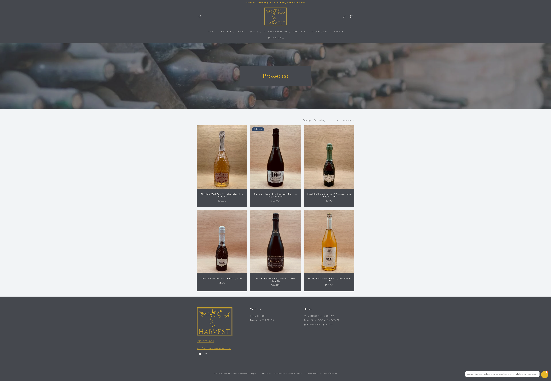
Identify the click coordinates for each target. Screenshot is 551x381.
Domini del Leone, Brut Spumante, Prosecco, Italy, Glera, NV (275, 195)
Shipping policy (311, 373)
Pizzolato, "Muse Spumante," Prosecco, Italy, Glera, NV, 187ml (329, 195)
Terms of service (294, 373)
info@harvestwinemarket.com (214, 348)
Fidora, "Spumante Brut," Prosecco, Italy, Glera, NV (275, 280)
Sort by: (307, 120)
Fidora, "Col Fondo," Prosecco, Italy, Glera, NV (329, 280)
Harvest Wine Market (230, 374)
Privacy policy (279, 373)
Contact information (328, 373)
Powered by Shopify (248, 374)
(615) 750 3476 (205, 341)
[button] (200, 16)
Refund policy (265, 373)
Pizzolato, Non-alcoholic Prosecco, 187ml (222, 279)
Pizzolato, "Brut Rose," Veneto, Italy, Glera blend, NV (222, 195)
